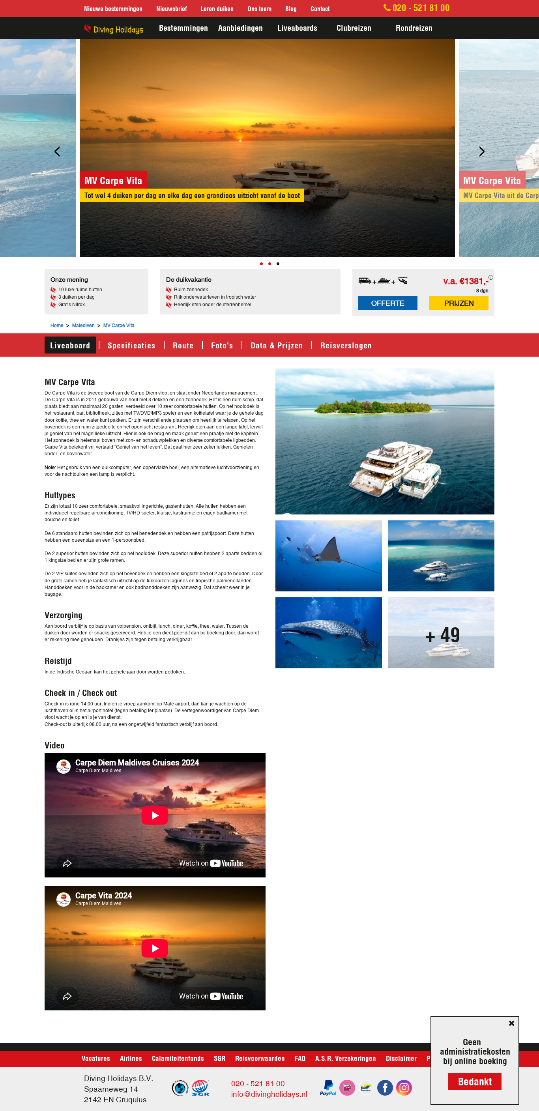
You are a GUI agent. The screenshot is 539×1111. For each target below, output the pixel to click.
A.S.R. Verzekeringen (345, 1058)
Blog (291, 8)
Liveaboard (70, 344)
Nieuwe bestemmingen (113, 8)
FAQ (300, 1058)
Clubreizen (354, 27)
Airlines (131, 1058)
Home (57, 325)
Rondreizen (414, 27)
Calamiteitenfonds (178, 1058)
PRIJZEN (459, 303)
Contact (320, 8)
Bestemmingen (183, 27)
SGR (219, 1058)
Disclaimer (401, 1058)
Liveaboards (297, 27)
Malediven (83, 325)
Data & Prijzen (277, 344)
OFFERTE (387, 303)
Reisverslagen (346, 344)
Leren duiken (217, 8)
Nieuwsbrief (171, 8)
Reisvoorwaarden (260, 1058)
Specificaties (131, 344)
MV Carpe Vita (119, 325)
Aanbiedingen (240, 27)
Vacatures (96, 1058)
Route (183, 344)
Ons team (259, 8)
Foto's (222, 344)
